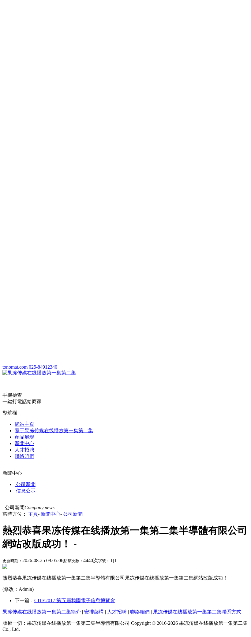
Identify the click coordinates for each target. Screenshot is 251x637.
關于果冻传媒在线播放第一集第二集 (54, 430)
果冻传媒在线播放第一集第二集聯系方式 (197, 611)
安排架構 (94, 611)
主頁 (33, 514)
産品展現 (24, 437)
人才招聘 (24, 449)
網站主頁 (24, 424)
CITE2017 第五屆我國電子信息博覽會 (74, 600)
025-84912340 (43, 367)
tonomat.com (15, 367)
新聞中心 (24, 443)
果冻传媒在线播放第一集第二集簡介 (41, 611)
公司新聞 (73, 514)
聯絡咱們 (24, 456)
